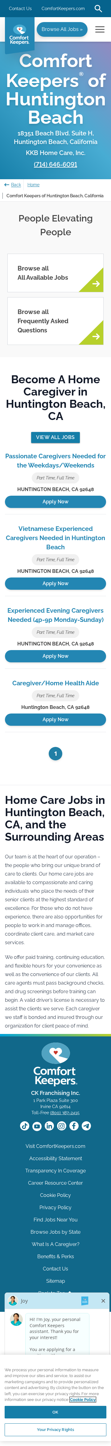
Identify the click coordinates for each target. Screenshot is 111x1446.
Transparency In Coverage (55, 1171)
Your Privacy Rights (55, 1429)
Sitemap (55, 1281)
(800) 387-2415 (65, 1112)
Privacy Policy (55, 1207)
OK (55, 1412)
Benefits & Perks (55, 1256)
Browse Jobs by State (55, 1232)
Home (33, 184)
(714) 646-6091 (55, 164)
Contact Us (20, 8)
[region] (55, 1398)
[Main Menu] (100, 29)
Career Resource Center (55, 1183)
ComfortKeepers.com (63, 8)
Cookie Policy (55, 1195)
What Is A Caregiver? (56, 1244)
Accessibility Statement (55, 1158)
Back (16, 184)
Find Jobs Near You (56, 1220)
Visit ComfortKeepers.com (55, 1146)
